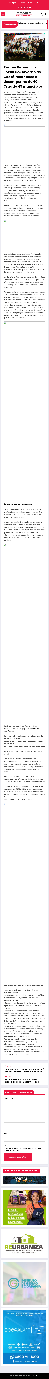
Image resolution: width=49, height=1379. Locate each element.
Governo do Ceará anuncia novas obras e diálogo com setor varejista (22, 1080)
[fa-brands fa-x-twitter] (22, 7)
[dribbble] (24, 7)
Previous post (10, 1066)
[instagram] (27, 7)
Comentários (8, 1099)
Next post (8, 1076)
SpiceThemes (34, 1375)
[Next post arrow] (43, 1080)
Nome (6, 1121)
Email (6, 1134)
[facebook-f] (19, 7)
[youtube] (30, 7)
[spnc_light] (46, 15)
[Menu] (3, 14)
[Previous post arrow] (43, 1069)
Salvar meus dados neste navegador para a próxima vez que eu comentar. (23, 1149)
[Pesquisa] (41, 14)
